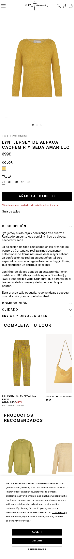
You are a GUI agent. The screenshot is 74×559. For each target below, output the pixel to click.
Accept (37, 532)
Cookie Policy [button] (59, 512)
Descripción (14, 226)
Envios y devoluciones (24, 316)
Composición (15, 303)
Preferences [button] (22, 521)
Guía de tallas (11, 212)
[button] (58, 6)
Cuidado (10, 310)
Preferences (37, 550)
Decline (37, 541)
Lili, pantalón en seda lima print (19, 398)
